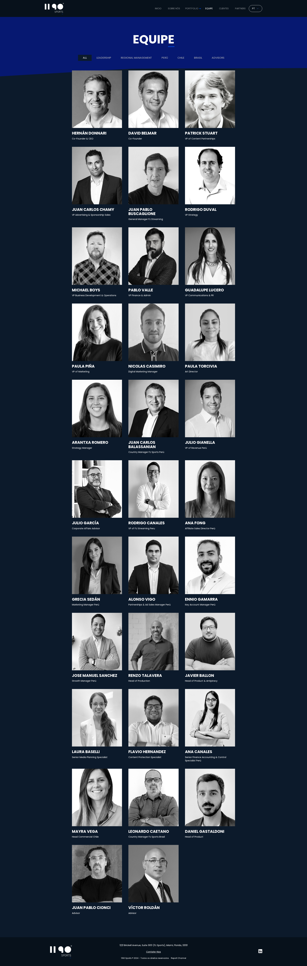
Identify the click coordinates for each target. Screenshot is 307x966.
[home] (54, 8)
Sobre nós (174, 8)
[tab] (85, 58)
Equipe (209, 8)
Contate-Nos (153, 951)
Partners (240, 8)
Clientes (224, 8)
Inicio (158, 8)
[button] (192, 8)
